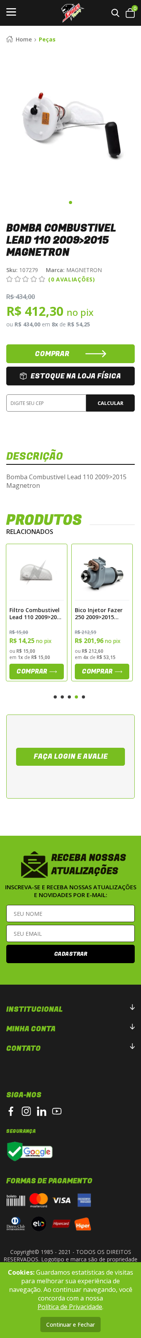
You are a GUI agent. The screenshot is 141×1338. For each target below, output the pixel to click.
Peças (47, 39)
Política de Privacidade (70, 1306)
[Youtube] (56, 1111)
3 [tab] (69, 697)
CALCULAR (110, 403)
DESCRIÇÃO (34, 456)
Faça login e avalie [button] (71, 756)
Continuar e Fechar (70, 1324)
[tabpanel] (70, 123)
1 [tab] (70, 202)
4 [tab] (76, 697)
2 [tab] (62, 697)
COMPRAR (52, 354)
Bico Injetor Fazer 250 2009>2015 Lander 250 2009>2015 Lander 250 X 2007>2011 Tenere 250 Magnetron (34, 613)
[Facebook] (11, 1111)
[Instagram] (26, 1111)
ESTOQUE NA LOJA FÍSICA (76, 376)
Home (24, 39)
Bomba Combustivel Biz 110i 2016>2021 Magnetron (97, 613)
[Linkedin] (41, 1111)
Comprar (32, 671)
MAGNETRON (74, 270)
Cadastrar (70, 954)
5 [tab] (83, 697)
